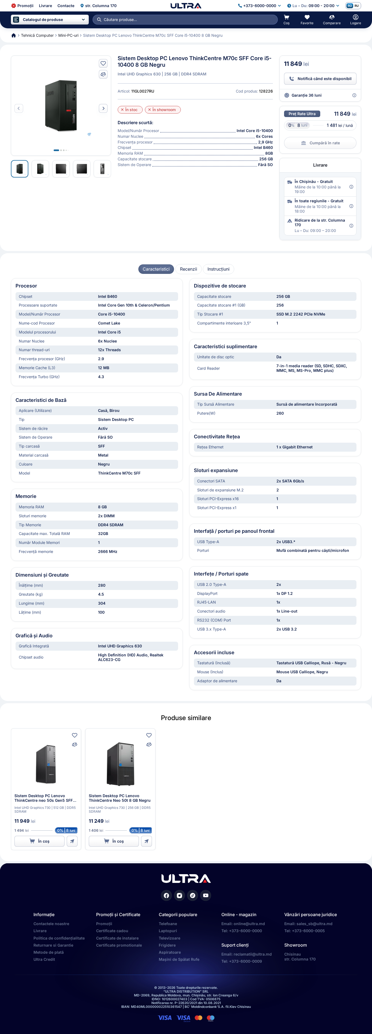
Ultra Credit (44, 959)
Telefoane (168, 923)
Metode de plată (48, 952)
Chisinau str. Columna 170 (300, 956)
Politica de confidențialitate (59, 938)
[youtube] (205, 895)
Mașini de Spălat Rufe (179, 959)
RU (357, 6)
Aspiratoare (170, 952)
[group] (156, 269)
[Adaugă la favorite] (103, 63)
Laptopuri (168, 930)
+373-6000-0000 (245, 930)
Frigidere (167, 945)
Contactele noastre (51, 923)
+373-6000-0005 (308, 930)
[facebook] (166, 895)
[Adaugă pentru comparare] (103, 74)
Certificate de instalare (117, 938)
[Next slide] (103, 108)
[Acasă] (185, 5)
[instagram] (179, 895)
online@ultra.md (249, 923)
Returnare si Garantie (53, 945)
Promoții (104, 923)
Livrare (40, 930)
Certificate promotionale (119, 945)
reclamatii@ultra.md (253, 954)
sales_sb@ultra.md (315, 923)
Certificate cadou (112, 930)
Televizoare (169, 938)
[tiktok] (192, 895)
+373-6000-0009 (245, 961)
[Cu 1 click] (72, 841)
